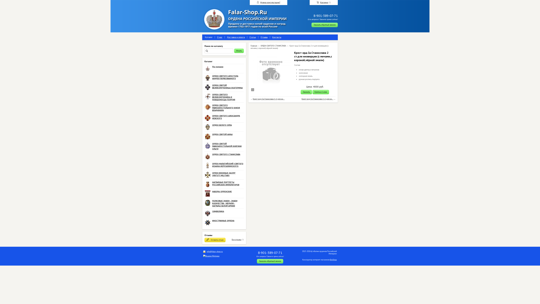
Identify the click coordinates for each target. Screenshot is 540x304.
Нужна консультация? (270, 2)
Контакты (276, 37)
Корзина (324, 2)
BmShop (333, 260)
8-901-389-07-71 (325, 16)
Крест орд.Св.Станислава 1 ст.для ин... (269, 99)
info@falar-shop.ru (215, 251)
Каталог (208, 37)
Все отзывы (236, 239)
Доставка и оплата (236, 37)
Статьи (252, 37)
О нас (219, 37)
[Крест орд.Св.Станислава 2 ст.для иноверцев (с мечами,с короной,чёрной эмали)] (271, 71)
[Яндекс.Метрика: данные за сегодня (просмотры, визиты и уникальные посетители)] (211, 256)
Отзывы (264, 37)
